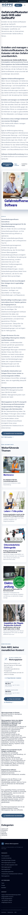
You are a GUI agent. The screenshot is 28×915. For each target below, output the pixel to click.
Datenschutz (10, 912)
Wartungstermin (5, 876)
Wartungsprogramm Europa (8, 862)
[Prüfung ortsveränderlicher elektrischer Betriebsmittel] (14, 539)
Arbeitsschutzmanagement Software (13, 312)
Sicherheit (4, 835)
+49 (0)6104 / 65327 (6, 900)
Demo (17, 5)
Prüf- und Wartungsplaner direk (9, 864)
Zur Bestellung (8, 702)
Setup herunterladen (15, 699)
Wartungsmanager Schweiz (8, 860)
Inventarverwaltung (6, 858)
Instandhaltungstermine (7, 871)
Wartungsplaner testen (7, 164)
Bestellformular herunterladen (13, 433)
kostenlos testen (24, 164)
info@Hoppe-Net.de (6, 902)
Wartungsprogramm (6, 867)
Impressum (3, 912)
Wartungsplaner (5, 855)
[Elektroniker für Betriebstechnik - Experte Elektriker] (14, 577)
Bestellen (3, 887)
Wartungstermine (5, 869)
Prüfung (3, 832)
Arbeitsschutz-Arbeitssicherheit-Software (12, 873)
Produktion (4, 830)
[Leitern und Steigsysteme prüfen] (14, 502)
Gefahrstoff (4, 829)
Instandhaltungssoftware (9, 271)
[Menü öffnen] (24, 5)
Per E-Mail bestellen (6, 437)
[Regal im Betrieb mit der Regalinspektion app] (14, 615)
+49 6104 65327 (22, 1)
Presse (3, 885)
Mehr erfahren (16, 164)
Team (2, 883)
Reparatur (4, 833)
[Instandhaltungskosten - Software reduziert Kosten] (14, 468)
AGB (15, 912)
